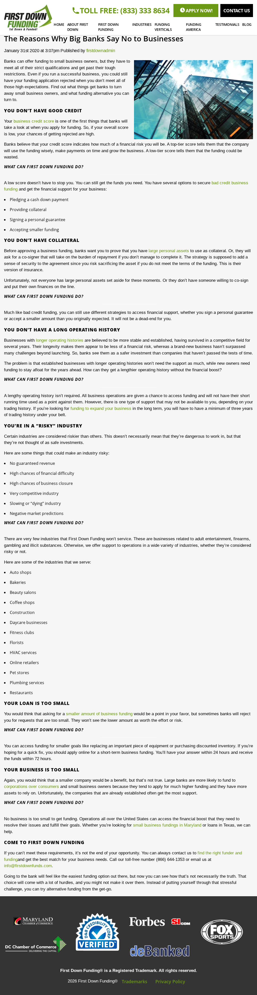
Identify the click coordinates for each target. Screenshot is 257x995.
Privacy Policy (170, 981)
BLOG (246, 24)
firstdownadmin (100, 50)
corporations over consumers (31, 786)
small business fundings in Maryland (167, 825)
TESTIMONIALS (227, 24)
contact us (236, 11)
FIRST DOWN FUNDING (108, 27)
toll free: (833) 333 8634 (124, 10)
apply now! (199, 11)
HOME (59, 24)
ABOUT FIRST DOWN (77, 27)
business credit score (34, 121)
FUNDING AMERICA (193, 27)
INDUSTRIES (142, 24)
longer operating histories (59, 340)
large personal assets (169, 250)
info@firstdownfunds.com (28, 865)
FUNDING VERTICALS (163, 27)
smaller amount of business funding (99, 713)
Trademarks (134, 981)
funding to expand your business (101, 408)
